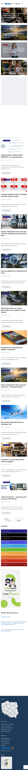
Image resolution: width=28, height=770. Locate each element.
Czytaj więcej (6, 173)
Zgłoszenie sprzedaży (6, 729)
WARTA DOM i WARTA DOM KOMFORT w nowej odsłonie (12, 156)
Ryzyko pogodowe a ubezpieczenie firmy (14, 272)
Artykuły (14, 534)
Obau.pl (2, 160)
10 (6, 520)
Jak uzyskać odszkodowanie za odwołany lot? (12, 423)
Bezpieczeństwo (14, 546)
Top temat (5, 10)
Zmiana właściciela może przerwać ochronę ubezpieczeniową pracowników (14, 234)
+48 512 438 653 (5, 743)
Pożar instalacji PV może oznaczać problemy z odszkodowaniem (13, 386)
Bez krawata (14, 542)
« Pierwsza (6, 519)
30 (10, 520)
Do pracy (14, 549)
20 (8, 520)
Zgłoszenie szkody (5, 731)
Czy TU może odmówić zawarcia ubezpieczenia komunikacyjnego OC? (12, 630)
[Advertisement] (14, 91)
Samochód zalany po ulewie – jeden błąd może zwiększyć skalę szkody (13, 310)
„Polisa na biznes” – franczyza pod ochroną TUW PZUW (13, 498)
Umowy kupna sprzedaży (7, 727)
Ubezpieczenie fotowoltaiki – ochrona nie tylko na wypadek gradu (13, 34)
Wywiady (5, 44)
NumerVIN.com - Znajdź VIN (7, 724)
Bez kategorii (14, 538)
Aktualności (6, 27)
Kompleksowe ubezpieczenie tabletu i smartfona (11, 349)
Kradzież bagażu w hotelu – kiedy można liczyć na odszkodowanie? (13, 16)
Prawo (5, 62)
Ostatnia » (19, 520)
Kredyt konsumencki (6, 617)
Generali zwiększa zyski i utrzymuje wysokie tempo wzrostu (14, 195)
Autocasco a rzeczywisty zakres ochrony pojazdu (12, 461)
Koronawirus (14, 553)
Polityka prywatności (6, 750)
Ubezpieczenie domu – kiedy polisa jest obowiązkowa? (14, 69)
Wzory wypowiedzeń (6, 726)
